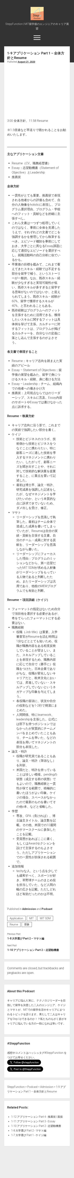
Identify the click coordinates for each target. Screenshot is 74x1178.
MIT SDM (45, 918)
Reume (14, 924)
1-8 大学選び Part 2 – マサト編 (25, 938)
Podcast (47, 908)
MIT (31, 918)
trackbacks (50, 968)
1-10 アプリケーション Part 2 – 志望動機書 (33, 949)
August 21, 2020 (26, 62)
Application (16, 918)
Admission (29, 908)
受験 (26, 924)
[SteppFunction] (37, 18)
